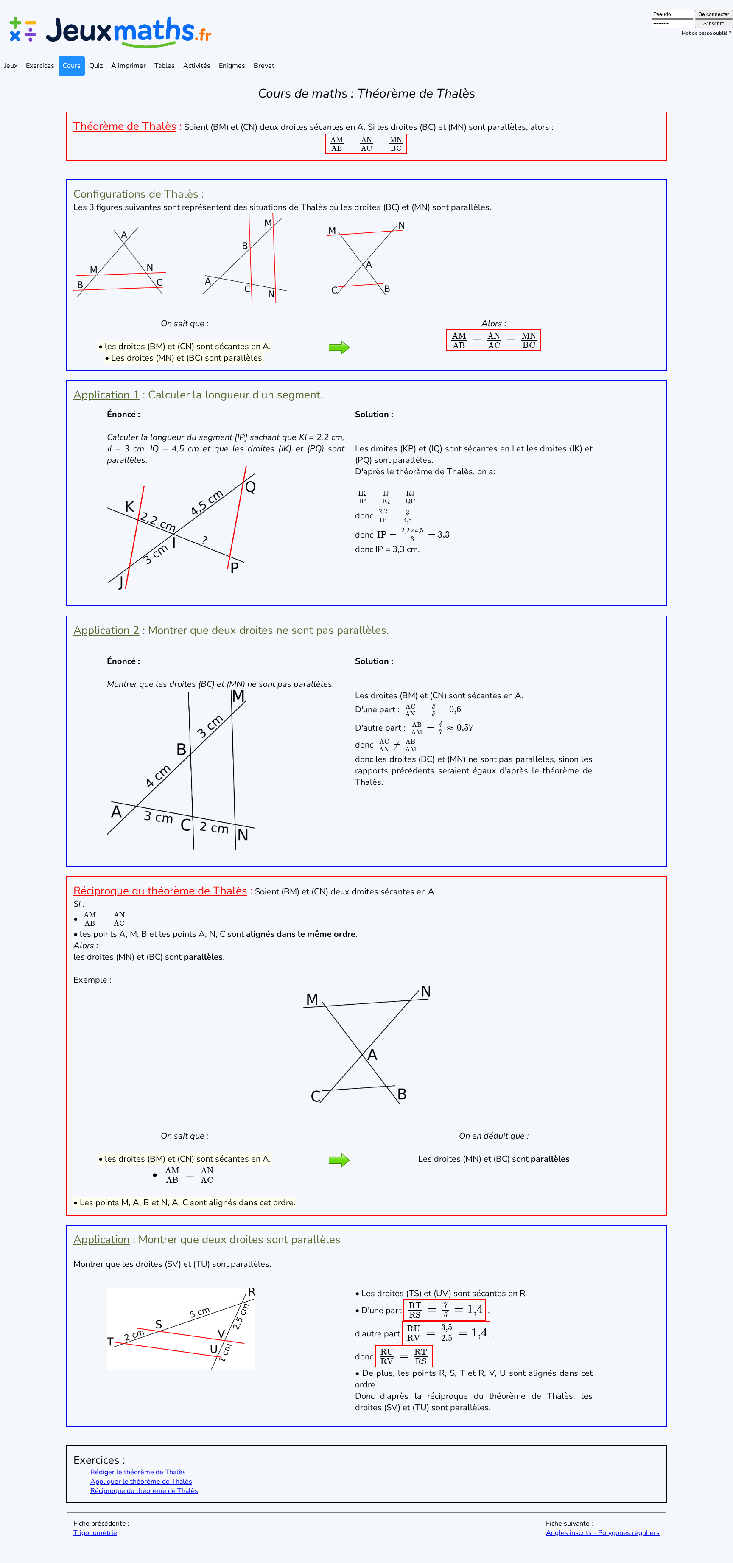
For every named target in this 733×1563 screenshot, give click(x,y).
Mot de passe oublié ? (706, 33)
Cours (72, 65)
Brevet (264, 65)
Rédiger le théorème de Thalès (138, 1472)
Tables (164, 65)
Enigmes (232, 65)
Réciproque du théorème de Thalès (144, 1491)
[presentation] (366, 142)
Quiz (96, 65)
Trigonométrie (95, 1533)
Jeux (10, 65)
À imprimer (128, 65)
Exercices (40, 65)
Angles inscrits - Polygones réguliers (603, 1533)
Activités (196, 65)
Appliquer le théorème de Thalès (141, 1481)
